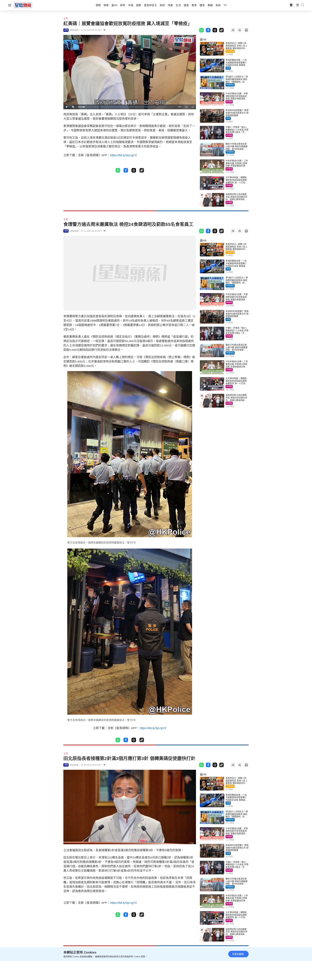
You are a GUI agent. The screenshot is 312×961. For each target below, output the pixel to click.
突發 (228, 68)
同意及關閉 (238, 954)
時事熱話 (230, 85)
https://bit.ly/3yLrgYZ (123, 155)
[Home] (23, 5)
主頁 (65, 18)
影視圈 (229, 102)
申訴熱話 (230, 51)
